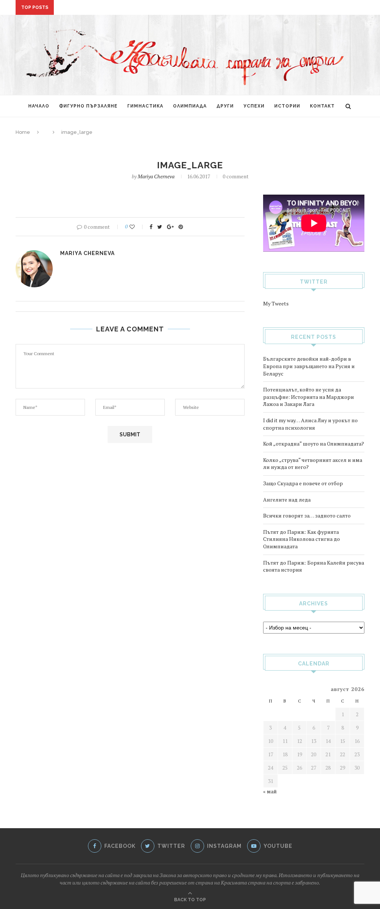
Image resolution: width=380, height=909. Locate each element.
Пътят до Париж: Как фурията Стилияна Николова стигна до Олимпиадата (301, 539)
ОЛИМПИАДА (190, 106)
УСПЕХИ (254, 106)
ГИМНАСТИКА (145, 106)
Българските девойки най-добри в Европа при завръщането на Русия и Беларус (309, 366)
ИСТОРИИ (287, 106)
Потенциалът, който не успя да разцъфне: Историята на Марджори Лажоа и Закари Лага (308, 396)
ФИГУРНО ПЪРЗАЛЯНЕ (88, 106)
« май (270, 791)
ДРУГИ (225, 106)
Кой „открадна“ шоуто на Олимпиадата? (313, 443)
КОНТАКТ (322, 106)
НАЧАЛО (38, 106)
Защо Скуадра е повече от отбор (303, 483)
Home (23, 132)
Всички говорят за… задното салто (107, 4)
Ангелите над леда (287, 499)
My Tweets (276, 303)
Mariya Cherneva (156, 176)
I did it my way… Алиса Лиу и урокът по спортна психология (310, 424)
